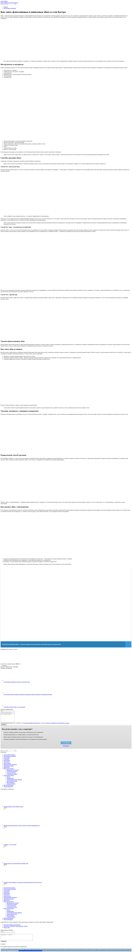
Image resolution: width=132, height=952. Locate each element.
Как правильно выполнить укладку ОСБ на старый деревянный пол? (22, 825)
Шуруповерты (10, 782)
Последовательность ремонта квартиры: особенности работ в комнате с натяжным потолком (28, 694)
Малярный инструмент (13, 770)
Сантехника (7, 757)
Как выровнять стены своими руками (13, 806)
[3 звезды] (57, 656)
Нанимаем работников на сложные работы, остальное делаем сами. (21, 734)
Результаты (66, 745)
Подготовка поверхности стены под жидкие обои (17, 682)
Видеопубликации (8, 785)
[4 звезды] (80, 656)
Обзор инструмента (9, 775)
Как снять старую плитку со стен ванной (14, 707)
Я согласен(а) (22, 950)
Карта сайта (7, 927)
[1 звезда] (12, 656)
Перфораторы (10, 778)
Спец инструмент (11, 772)
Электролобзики (11, 783)
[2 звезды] (35, 656)
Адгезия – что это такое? (10, 844)
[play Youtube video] (66, 603)
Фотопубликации (8, 786)
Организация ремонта (9, 754)
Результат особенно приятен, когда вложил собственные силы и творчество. (23, 732)
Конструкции (7, 763)
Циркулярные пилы (12, 781)
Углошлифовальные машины (14, 779)
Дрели (8, 776)
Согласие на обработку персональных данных (57, 723)
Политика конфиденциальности (12, 924)
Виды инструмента (9, 768)
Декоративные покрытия (10, 764)
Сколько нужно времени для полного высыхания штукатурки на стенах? (23, 882)
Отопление (6, 761)
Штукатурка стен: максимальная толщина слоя (16, 863)
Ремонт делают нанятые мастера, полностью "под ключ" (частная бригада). (23, 737)
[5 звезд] (103, 656)
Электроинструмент (12, 774)
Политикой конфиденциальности (31, 723)
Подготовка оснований (10, 756)
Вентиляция (7, 760)
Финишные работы (9, 765)
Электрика (6, 759)
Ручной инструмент (12, 771)
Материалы (7, 767)
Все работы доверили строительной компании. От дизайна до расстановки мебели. (25, 739)
